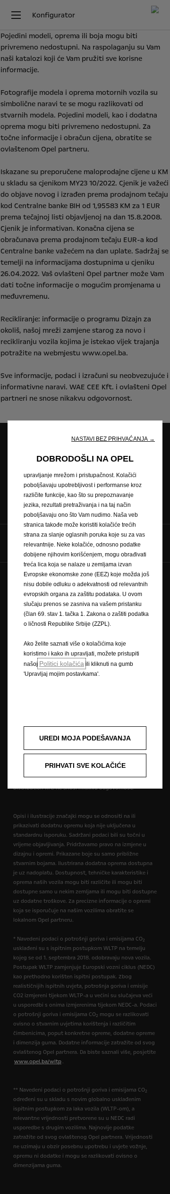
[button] (113, 439)
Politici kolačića (61, 663)
